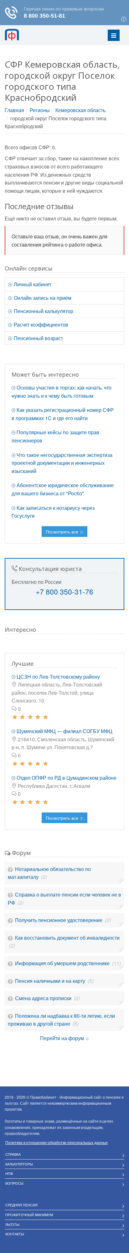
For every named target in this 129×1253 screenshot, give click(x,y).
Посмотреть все (63, 531)
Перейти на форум (62, 1038)
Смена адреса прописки (44, 998)
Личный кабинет (32, 284)
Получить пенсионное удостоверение (59, 920)
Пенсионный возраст (38, 338)
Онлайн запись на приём (42, 297)
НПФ (9, 1173)
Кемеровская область (80, 110)
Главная (14, 110)
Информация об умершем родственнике (63, 963)
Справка (13, 1154)
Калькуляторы (19, 1163)
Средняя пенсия (21, 1204)
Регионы (40, 110)
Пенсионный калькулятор (43, 311)
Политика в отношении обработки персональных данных (56, 1142)
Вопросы (14, 1183)
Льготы (12, 1224)
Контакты (14, 1233)
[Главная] (20, 34)
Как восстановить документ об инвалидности (67, 937)
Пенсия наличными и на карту (50, 980)
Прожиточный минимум (29, 1214)
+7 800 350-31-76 (64, 591)
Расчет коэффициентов (40, 324)
